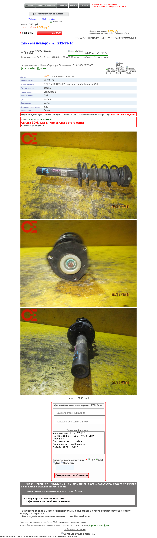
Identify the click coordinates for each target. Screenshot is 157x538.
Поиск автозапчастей (46, 5)
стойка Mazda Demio (75, 529)
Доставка (84, 5)
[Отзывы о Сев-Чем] (78, 533)
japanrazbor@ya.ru (33, 68)
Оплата (73, 5)
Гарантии (63, 5)
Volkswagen (34, 19)
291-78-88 (43, 51)
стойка (52, 19)
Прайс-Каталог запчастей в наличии (47, 14)
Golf (44, 19)
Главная (29, 5)
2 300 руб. (27, 33)
